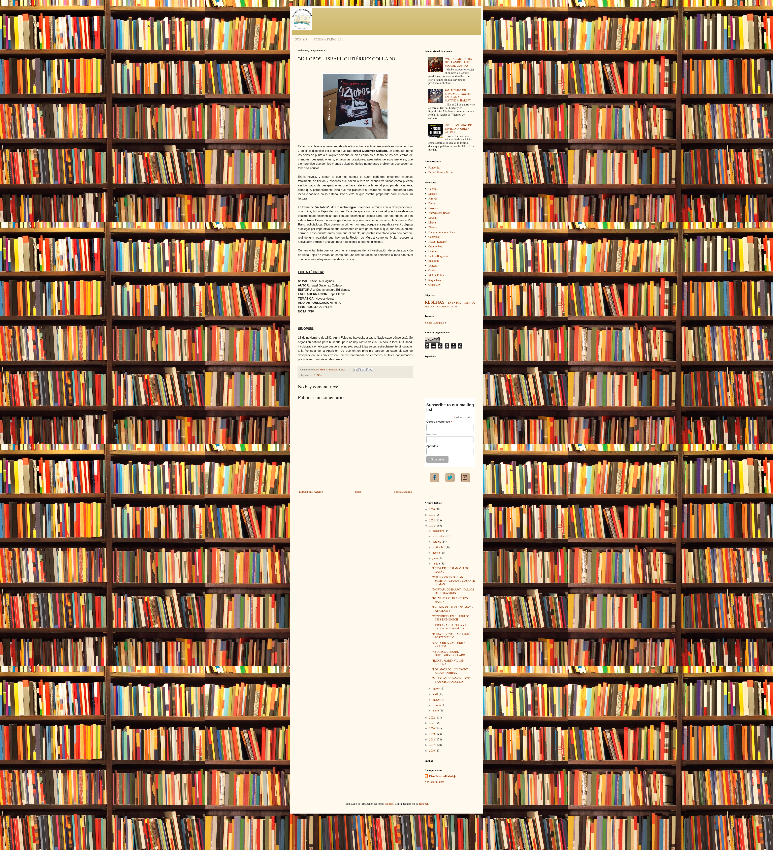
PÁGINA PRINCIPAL (329, 39)
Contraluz (433, 237)
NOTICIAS (452, 306)
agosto (437, 552)
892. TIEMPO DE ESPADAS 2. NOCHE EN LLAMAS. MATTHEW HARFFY (458, 95)
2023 (432, 526)
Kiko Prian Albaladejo (442, 776)
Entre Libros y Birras (440, 172)
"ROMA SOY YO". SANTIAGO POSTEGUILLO (450, 635)
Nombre (431, 434)
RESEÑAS (316, 375)
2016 (432, 750)
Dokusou (433, 208)
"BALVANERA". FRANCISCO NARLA (450, 600)
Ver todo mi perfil (435, 782)
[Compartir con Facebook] (367, 370)
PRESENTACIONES (435, 306)
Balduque (433, 261)
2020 (432, 728)
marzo (436, 699)
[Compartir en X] (363, 370)
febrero (437, 705)
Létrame (433, 251)
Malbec (432, 193)
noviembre (439, 536)
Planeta (432, 227)
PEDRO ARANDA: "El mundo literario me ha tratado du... (449, 626)
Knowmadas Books (439, 213)
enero (436, 710)
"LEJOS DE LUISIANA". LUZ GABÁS (450, 570)
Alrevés (432, 198)
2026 (432, 509)
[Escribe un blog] (359, 370)
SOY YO (301, 39)
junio (436, 563)
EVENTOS (454, 302)
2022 (432, 717)
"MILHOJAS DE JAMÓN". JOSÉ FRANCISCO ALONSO (451, 680)
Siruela (432, 217)
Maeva (432, 222)
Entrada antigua (403, 491)
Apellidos (432, 446)
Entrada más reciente (311, 491)
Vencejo (432, 265)
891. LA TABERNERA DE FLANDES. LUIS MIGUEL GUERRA (458, 62)
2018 (432, 739)
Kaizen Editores (437, 241)
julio (436, 558)
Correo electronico (439, 422)
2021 (432, 723)
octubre (437, 541)
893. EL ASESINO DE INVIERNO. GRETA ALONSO (458, 128)
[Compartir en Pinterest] (371, 370)
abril (436, 694)
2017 (432, 745)
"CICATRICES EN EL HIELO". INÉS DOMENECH (451, 617)
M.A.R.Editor (436, 275)
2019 (432, 734)
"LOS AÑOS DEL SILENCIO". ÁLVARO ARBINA (450, 671)
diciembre (439, 531)
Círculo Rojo (435, 246)
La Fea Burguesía (438, 256)
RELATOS (469, 302)
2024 (432, 520)
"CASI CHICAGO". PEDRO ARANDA (448, 644)
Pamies (432, 203)
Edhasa (432, 189)
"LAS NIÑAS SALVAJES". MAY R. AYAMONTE (453, 608)
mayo (436, 688)
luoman (389, 804)
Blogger (423, 804)
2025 (432, 515)
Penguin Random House (442, 232)
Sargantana (434, 280)
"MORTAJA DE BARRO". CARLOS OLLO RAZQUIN (453, 591)
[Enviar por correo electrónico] (355, 370)
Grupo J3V (434, 284)
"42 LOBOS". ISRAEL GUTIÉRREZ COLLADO (448, 653)
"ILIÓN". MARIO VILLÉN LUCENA (448, 662)
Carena (432, 270)
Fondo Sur (434, 167)
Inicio (358, 491)
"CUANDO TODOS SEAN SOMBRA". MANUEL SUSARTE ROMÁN (453, 580)
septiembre (439, 547)
